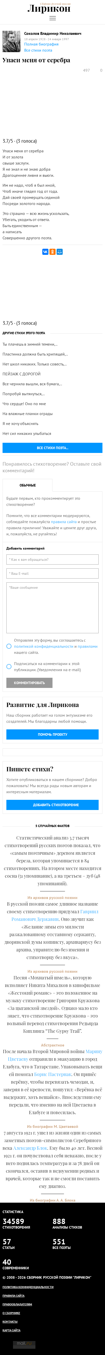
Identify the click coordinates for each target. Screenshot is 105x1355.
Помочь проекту (52, 734)
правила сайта (64, 521)
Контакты (10, 1321)
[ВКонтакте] (45, 252)
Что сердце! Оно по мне (24, 403)
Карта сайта (11, 1330)
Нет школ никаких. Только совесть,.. (35, 363)
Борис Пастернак (52, 1074)
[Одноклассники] (52, 252)
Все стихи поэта (38, 50)
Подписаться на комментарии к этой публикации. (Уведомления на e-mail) (47, 666)
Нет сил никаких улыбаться (27, 433)
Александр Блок (30, 1148)
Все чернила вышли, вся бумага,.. (32, 383)
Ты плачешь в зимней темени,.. (30, 344)
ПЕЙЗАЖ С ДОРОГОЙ (22, 373)
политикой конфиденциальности (43, 646)
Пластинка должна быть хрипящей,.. (35, 354)
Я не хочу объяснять (20, 423)
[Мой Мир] (60, 252)
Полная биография (41, 44)
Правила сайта (13, 1296)
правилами (88, 646)
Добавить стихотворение (56, 805)
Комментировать (29, 683)
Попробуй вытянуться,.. (24, 393)
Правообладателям (17, 1304)
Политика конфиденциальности (28, 1287)
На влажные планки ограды (28, 413)
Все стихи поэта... (52, 448)
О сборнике (11, 1313)
